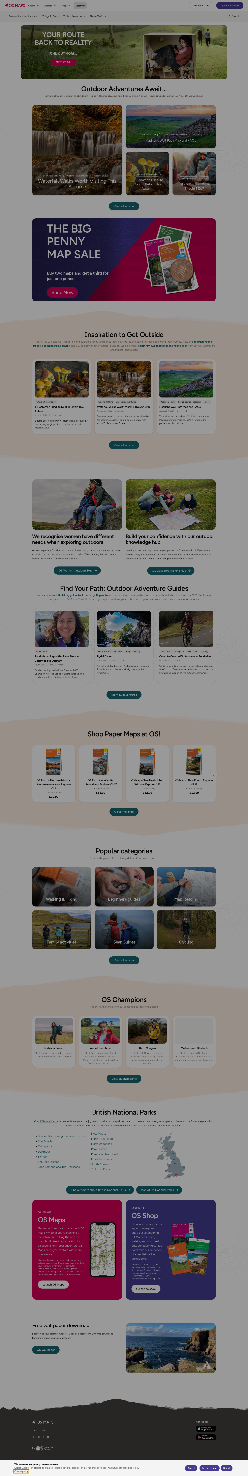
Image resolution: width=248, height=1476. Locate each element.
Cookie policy (21, 1471)
